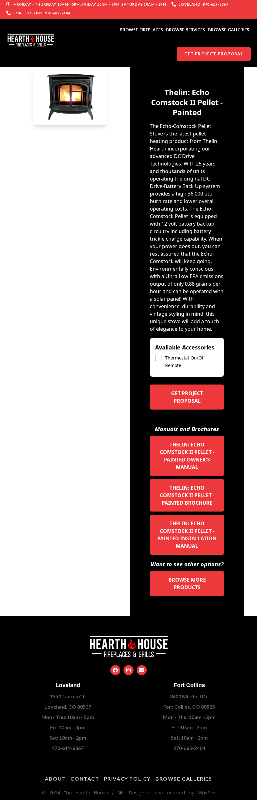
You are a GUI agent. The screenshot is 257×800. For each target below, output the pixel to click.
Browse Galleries (228, 29)
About (55, 779)
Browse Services (185, 29)
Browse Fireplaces (141, 29)
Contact (85, 779)
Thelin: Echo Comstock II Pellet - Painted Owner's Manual (187, 456)
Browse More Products (187, 583)
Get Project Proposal (187, 397)
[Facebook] (115, 670)
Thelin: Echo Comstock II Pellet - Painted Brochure (187, 495)
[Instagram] (128, 670)
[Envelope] (142, 670)
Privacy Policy (127, 779)
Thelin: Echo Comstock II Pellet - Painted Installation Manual (187, 534)
